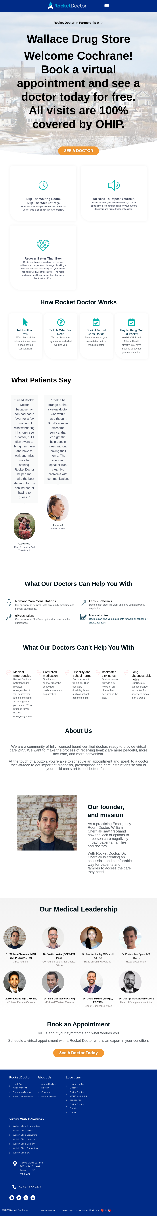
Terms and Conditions (74, 1211)
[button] (106, 5)
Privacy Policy (46, 1211)
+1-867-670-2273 (30, 1187)
